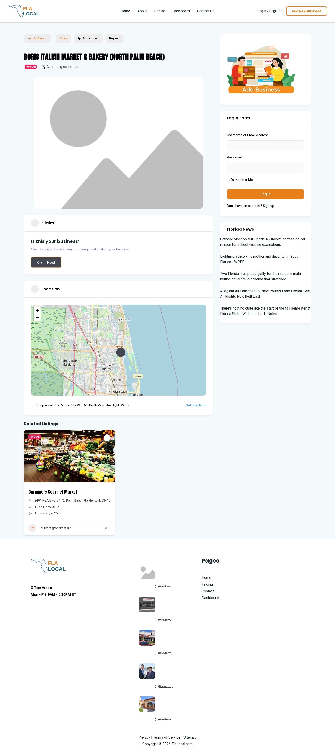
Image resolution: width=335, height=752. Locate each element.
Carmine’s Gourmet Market (52, 492)
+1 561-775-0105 (46, 507)
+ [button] (37, 310)
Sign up (268, 206)
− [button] (37, 317)
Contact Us (205, 11)
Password (234, 157)
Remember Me (241, 180)
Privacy (144, 737)
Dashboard (181, 11)
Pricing (159, 11)
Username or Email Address (248, 135)
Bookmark (91, 38)
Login (262, 11)
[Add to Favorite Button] (107, 437)
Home (125, 11)
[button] (306, 11)
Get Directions (196, 405)
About (142, 11)
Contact (208, 591)
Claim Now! (46, 262)
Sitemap (190, 737)
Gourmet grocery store (63, 67)
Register (275, 11)
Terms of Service (166, 737)
